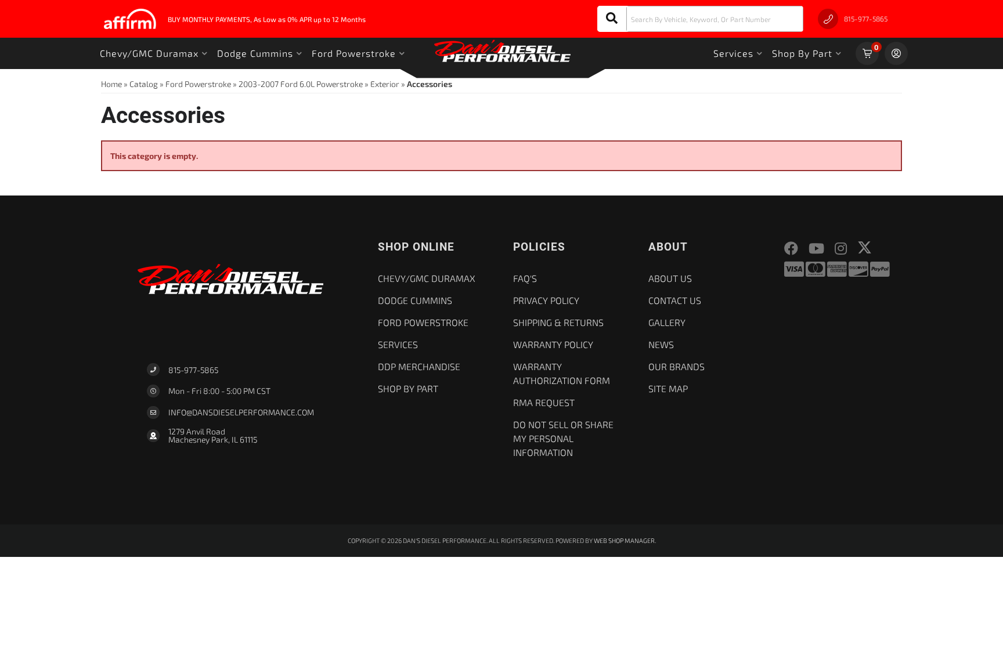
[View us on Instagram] (841, 248)
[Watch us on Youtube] (816, 248)
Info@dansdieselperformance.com (241, 412)
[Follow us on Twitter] (864, 247)
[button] (700, 19)
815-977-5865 (193, 370)
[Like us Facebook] (791, 248)
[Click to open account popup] (896, 53)
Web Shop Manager (624, 540)
